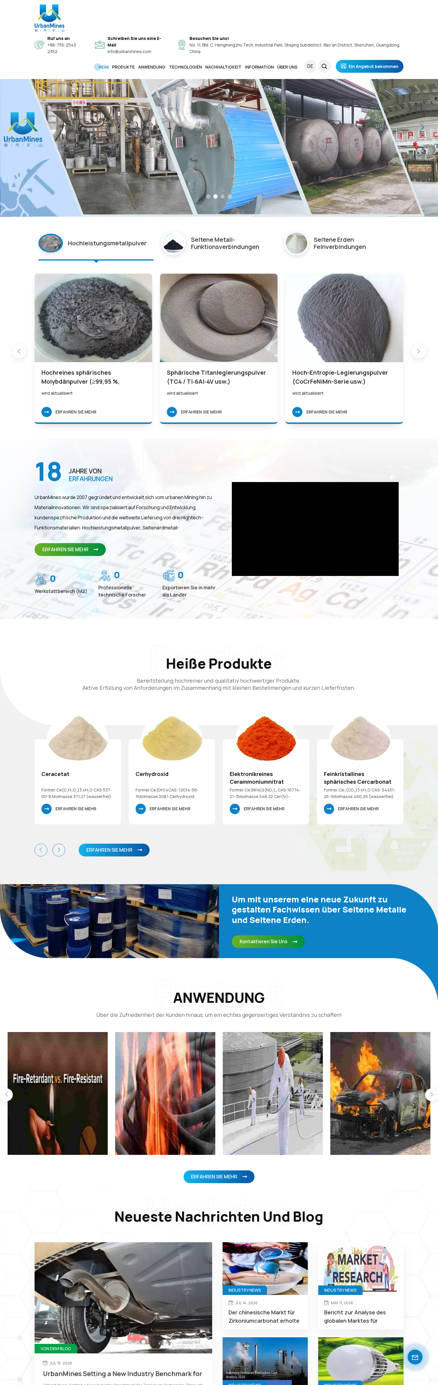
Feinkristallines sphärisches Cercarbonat (263, 777)
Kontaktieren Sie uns (264, 941)
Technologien (185, 67)
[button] (208, 196)
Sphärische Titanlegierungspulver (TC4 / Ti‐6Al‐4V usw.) (216, 376)
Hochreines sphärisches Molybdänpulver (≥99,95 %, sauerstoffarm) (80, 377)
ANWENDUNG (151, 67)
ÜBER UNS (287, 67)
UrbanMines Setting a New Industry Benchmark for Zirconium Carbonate (122, 1373)
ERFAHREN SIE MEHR (75, 412)
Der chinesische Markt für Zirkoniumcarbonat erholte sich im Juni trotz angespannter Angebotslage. (264, 1317)
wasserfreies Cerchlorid (355, 773)
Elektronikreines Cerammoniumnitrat (163, 777)
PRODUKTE (123, 67)
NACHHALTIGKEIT (223, 67)
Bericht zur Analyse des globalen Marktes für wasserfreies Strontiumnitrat (355, 1317)
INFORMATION (259, 67)
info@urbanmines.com (129, 51)
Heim (104, 67)
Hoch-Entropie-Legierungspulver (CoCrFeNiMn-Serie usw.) (340, 376)
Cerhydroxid (57, 773)
